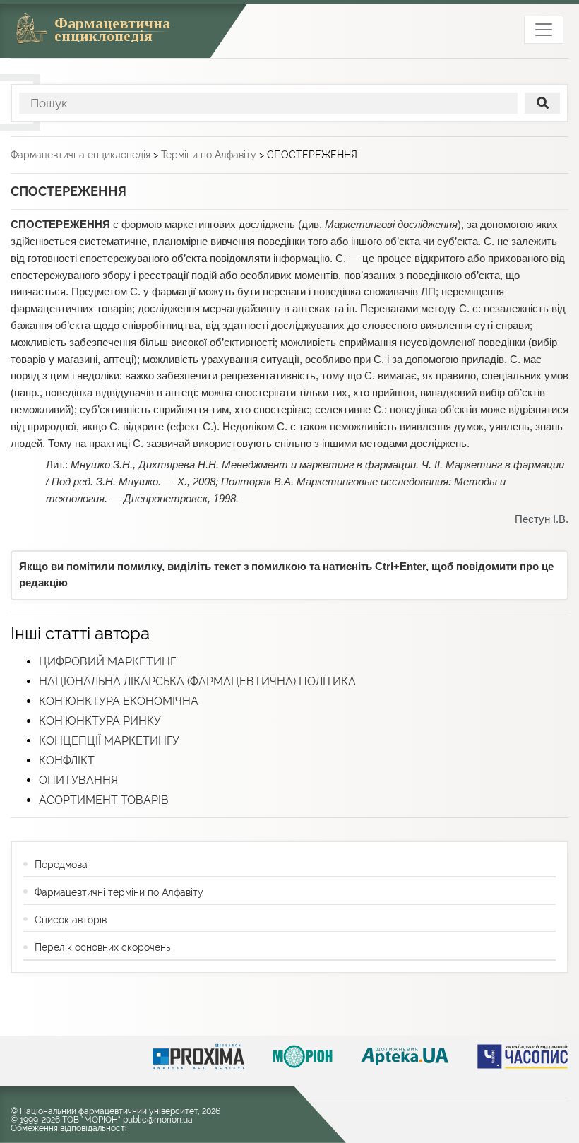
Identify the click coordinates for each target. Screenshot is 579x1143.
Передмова (61, 864)
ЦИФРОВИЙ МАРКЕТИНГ (107, 661)
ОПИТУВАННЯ (78, 780)
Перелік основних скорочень (102, 947)
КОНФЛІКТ (67, 760)
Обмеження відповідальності (69, 1128)
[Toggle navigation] (543, 30)
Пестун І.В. (541, 519)
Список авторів (71, 919)
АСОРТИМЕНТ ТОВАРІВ (104, 800)
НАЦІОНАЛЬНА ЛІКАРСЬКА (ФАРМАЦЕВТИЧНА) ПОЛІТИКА (197, 681)
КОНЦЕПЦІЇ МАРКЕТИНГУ (109, 740)
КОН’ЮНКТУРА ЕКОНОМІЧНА (118, 701)
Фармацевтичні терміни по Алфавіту (119, 892)
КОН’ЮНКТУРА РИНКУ (100, 721)
